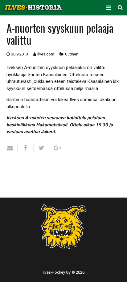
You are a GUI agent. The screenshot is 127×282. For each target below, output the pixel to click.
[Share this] (26, 148)
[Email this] (12, 148)
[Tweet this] (41, 148)
